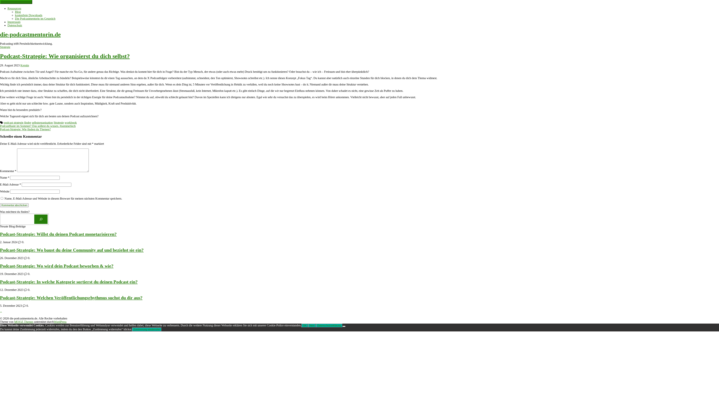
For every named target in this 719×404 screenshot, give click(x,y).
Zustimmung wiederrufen (147, 329)
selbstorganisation (42, 122)
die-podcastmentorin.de (30, 34)
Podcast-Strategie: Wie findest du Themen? (25, 129)
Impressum (13, 22)
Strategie (5, 47)
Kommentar (8, 171)
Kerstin (24, 65)
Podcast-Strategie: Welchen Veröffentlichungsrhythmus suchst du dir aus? (71, 297)
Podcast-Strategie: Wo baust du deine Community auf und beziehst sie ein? (72, 250)
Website (4, 191)
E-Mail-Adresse (10, 184)
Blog (18, 11)
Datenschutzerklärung (329, 325)
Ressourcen (14, 8)
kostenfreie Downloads (28, 15)
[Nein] (343, 326)
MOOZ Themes (23, 321)
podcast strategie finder (17, 122)
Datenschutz (14, 25)
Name (4, 177)
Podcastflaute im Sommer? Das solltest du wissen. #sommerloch (38, 126)
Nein (312, 325)
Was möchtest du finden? (15, 211)
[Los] (41, 219)
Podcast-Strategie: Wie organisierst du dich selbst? (65, 56)
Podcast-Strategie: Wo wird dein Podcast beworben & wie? (56, 266)
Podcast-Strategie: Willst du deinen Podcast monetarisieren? (58, 234)
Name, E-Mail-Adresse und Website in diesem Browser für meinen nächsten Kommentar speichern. (63, 198)
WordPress (60, 321)
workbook (71, 122)
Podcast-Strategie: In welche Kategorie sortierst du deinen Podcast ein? (69, 281)
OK (305, 325)
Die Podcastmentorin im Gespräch (35, 18)
